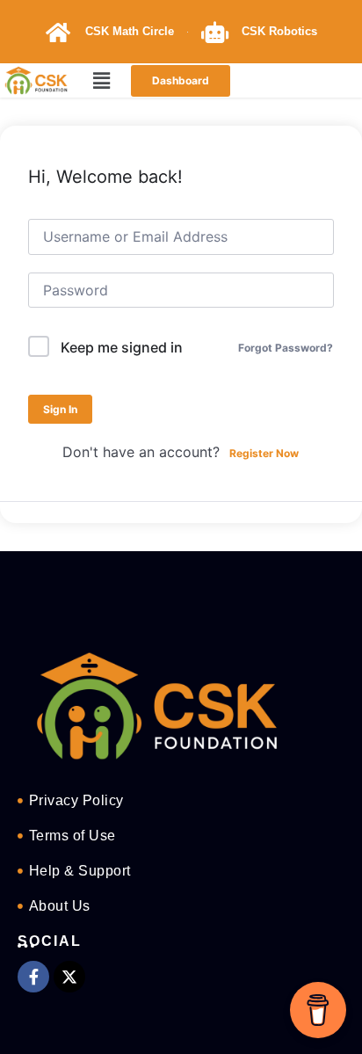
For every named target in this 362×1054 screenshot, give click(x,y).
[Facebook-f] (33, 976)
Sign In (60, 409)
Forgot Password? (285, 347)
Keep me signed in (122, 347)
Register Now (264, 453)
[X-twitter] (69, 976)
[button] (102, 80)
